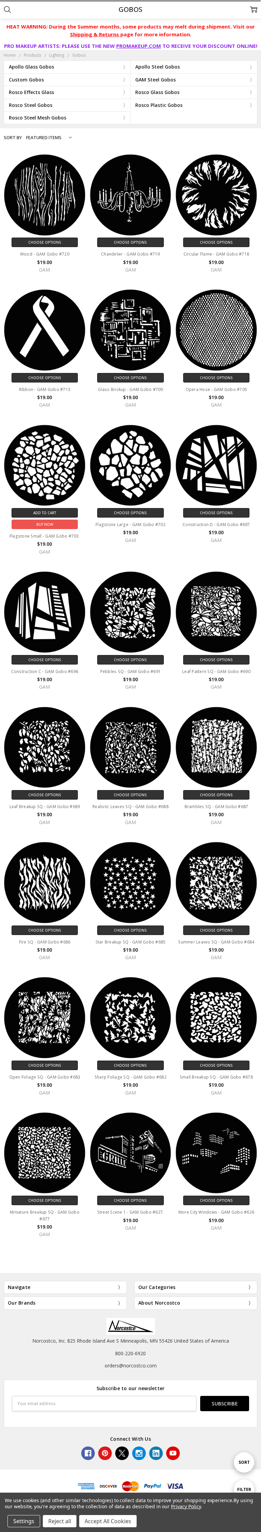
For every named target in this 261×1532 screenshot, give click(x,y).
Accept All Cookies (108, 1521)
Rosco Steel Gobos (30, 105)
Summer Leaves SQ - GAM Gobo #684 (216, 942)
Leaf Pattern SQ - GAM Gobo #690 (216, 671)
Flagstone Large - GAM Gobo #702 (130, 524)
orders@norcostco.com (131, 1365)
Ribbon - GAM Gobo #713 (45, 389)
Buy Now (44, 524)
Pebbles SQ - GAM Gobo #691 (130, 671)
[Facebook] (88, 1453)
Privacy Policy (186, 1506)
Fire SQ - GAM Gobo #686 (45, 942)
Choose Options (44, 242)
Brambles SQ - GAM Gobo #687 (216, 806)
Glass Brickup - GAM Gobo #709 (130, 389)
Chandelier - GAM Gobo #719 (130, 254)
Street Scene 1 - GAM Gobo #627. (130, 1212)
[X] (122, 1453)
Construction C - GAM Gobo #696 (45, 671)
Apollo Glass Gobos (31, 66)
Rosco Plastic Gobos (158, 105)
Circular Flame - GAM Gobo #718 (216, 254)
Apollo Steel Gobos (157, 66)
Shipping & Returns (95, 34)
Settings (23, 1521)
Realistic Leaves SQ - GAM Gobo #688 (130, 806)
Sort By (13, 137)
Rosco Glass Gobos (157, 92)
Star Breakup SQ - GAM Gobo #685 (130, 942)
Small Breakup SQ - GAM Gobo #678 (216, 1077)
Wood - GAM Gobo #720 (44, 254)
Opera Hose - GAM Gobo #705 (216, 389)
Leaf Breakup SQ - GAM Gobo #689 (45, 806)
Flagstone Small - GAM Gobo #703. (45, 536)
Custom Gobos (26, 79)
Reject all (59, 1521)
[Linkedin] (156, 1453)
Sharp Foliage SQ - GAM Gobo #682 (130, 1077)
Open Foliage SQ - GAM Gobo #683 (45, 1077)
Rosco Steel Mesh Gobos (37, 117)
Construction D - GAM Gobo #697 (216, 524)
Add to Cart (44, 512)
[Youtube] (173, 1453)
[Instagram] (139, 1453)
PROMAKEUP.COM (138, 45)
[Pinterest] (105, 1453)
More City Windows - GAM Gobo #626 (216, 1212)
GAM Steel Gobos (155, 79)
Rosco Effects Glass (31, 92)
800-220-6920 (130, 1353)
